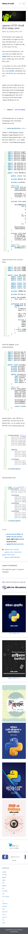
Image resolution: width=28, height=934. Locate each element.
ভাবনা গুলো (4, 917)
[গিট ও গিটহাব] (14, 818)
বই (2, 901)
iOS (3, 883)
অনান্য (3, 922)
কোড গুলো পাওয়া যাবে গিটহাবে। (13, 534)
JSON (4, 56)
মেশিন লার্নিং (4, 874)
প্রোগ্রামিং (4, 872)
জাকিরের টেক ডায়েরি (8, 4)
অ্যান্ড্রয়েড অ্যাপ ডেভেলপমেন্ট (11, 549)
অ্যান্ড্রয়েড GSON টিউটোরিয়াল (12, 557)
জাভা (3, 888)
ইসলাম (3, 909)
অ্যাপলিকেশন (4, 903)
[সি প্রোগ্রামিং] (14, 703)
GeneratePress (14, 931)
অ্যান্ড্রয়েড (4, 885)
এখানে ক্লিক (21, 539)
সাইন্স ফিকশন (5, 912)
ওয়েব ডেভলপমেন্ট (5, 896)
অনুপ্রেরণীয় (4, 906)
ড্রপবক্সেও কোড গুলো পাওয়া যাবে (14, 537)
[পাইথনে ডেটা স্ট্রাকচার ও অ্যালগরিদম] (14, 741)
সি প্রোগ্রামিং (4, 891)
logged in (14, 569)
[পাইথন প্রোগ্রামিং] (14, 780)
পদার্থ (3, 920)
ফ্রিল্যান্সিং (4, 877)
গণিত (3, 893)
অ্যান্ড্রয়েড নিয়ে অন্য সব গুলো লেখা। (15, 544)
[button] (20, 3)
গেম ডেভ (4, 914)
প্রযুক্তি (3, 880)
